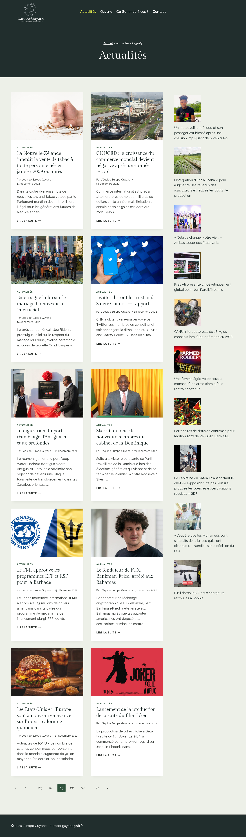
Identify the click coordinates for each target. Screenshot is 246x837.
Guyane (106, 11)
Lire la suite (29, 220)
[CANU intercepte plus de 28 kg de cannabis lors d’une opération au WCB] (204, 312)
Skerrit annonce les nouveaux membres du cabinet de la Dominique (122, 437)
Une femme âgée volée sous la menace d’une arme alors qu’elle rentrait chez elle (198, 384)
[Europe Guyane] (31, 11)
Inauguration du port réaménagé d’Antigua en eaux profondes (42, 437)
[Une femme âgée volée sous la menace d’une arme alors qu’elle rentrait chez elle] (204, 359)
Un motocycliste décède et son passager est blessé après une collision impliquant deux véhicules (201, 133)
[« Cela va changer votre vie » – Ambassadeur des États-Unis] (204, 218)
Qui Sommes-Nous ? (132, 11)
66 (72, 788)
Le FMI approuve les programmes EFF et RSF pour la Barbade (42, 576)
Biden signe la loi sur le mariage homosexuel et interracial (41, 304)
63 (40, 788)
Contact (159, 11)
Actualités (88, 11)
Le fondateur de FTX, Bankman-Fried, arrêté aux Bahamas (124, 576)
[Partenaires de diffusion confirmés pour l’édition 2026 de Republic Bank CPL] (204, 411)
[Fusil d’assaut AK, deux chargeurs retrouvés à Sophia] (204, 573)
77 (97, 788)
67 (83, 788)
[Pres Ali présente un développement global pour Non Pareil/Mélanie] (204, 265)
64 (51, 788)
